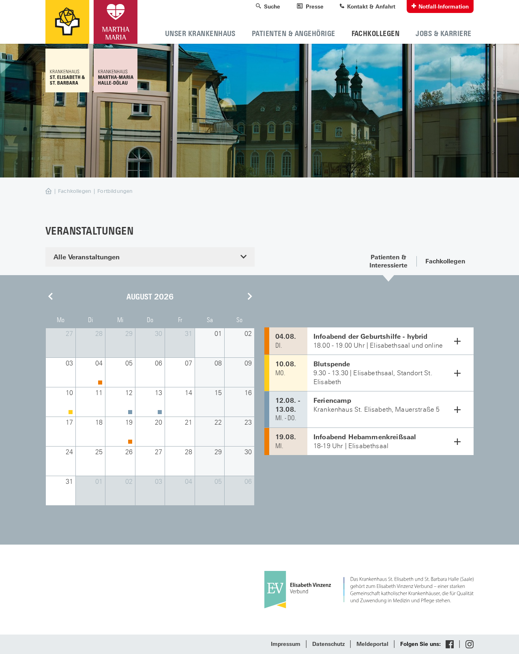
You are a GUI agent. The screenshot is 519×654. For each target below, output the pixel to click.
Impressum (285, 644)
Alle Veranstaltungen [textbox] (87, 257)
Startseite (57, 191)
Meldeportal (372, 644)
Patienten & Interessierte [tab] (388, 261)
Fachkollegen (74, 191)
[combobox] (150, 257)
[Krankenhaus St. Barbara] (114, 70)
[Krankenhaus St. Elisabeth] (68, 70)
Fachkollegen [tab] (445, 261)
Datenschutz (328, 644)
